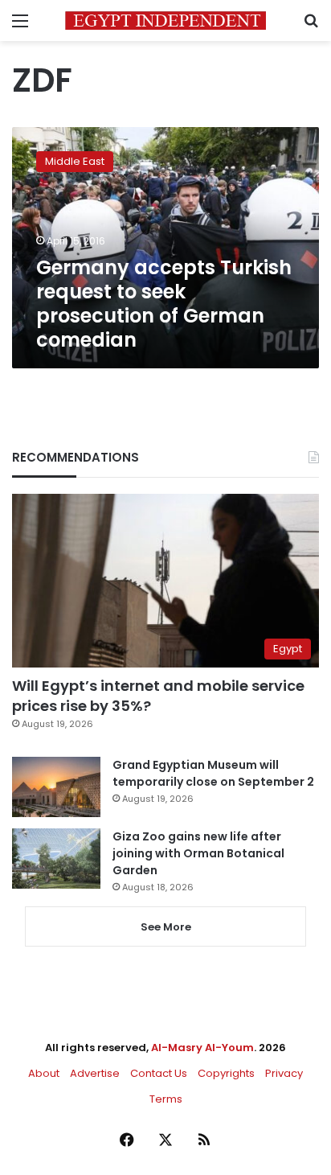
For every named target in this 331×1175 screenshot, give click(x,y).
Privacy (284, 1073)
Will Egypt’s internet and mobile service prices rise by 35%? (158, 696)
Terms (165, 1099)
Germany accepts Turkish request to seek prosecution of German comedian (164, 303)
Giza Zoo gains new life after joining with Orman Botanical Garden (198, 853)
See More (166, 927)
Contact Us (158, 1073)
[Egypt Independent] (165, 20)
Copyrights (226, 1073)
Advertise (95, 1073)
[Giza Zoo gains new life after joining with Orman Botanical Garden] (56, 858)
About (43, 1073)
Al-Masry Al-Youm (202, 1047)
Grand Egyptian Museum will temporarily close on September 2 (213, 773)
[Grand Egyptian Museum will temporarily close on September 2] (56, 787)
